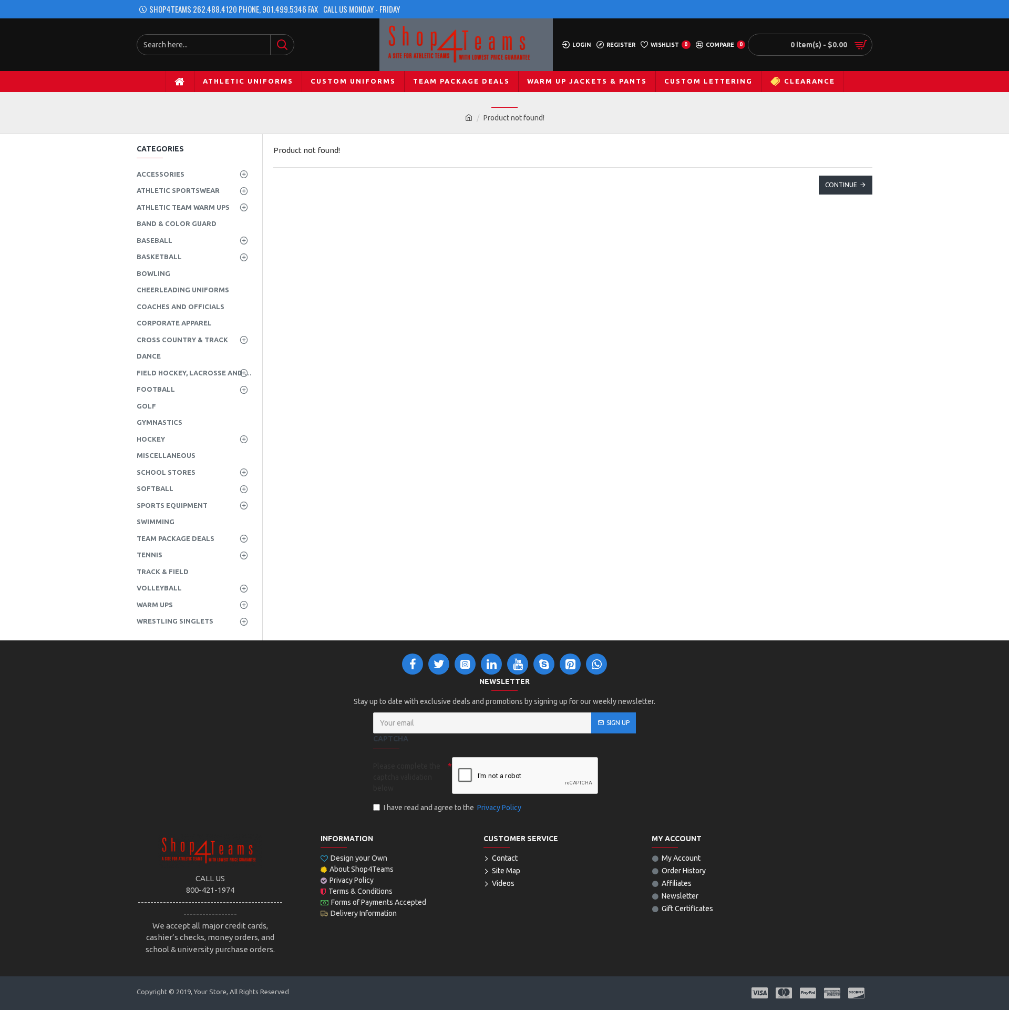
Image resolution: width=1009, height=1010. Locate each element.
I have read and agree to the (452, 807)
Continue (841, 184)
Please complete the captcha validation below (406, 777)
